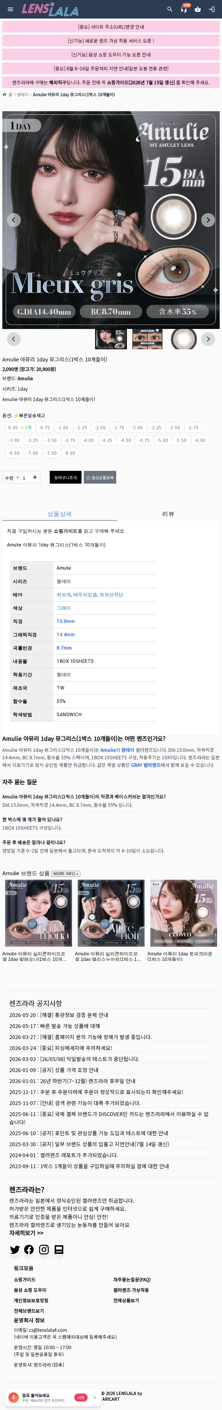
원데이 (22, 94)
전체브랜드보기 (29, 1310)
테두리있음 (85, 594)
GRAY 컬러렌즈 (146, 764)
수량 (21, 477)
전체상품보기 (126, 1300)
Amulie (25, 378)
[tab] (59, 514)
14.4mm (66, 634)
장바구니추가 (65, 477)
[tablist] (111, 514)
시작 (81, 1397)
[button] (111, 339)
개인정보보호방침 (31, 1300)
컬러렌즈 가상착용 (131, 1289)
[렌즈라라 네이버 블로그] (59, 1249)
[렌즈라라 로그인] (212, 9)
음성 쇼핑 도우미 (30, 1289)
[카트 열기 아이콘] (198, 9)
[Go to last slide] (14, 220)
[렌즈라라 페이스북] (29, 1249)
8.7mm (64, 648)
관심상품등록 (102, 477)
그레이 (64, 608)
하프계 (64, 594)
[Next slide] (208, 220)
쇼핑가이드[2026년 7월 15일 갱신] (141, 82)
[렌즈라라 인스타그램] (44, 1249)
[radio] (20, 427)
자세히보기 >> (26, 1232)
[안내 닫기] (94, 1397)
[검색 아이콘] (170, 9)
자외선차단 (111, 594)
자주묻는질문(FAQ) (132, 1279)
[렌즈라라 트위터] (15, 1249)
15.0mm (66, 621)
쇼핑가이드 (66, 531)
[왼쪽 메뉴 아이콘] (10, 9)
